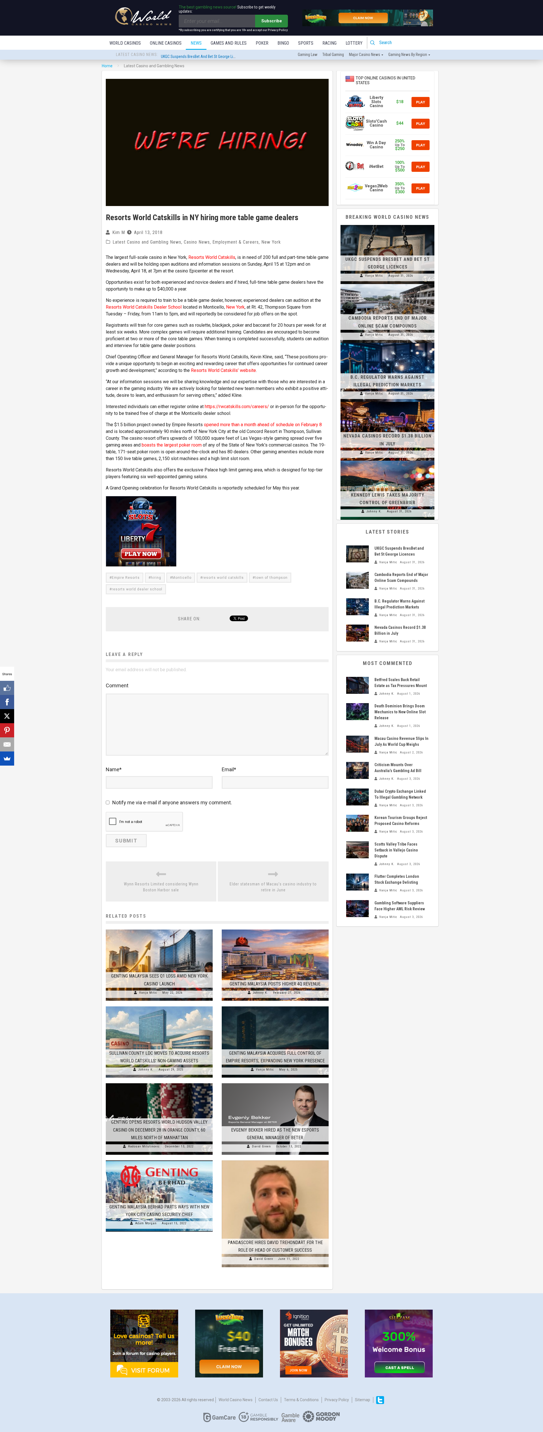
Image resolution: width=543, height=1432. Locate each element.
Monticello (181, 578)
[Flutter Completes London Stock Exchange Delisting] (357, 882)
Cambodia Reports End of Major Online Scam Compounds (207, 55)
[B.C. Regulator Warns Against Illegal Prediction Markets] (387, 343)
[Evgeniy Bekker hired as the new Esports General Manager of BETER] (275, 1083)
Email (229, 769)
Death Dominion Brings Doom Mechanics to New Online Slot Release (400, 712)
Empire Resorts (126, 578)
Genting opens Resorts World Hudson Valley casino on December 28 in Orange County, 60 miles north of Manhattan (159, 1129)
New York (271, 242)
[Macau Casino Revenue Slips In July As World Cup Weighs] (357, 744)
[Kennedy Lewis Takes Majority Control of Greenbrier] (387, 460)
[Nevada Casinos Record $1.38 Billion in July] (387, 402)
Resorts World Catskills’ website (223, 370)
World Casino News (236, 1400)
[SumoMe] (7, 758)
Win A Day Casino (376, 144)
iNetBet (376, 166)
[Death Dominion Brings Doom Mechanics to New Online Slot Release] (357, 711)
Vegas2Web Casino (376, 188)
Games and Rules (229, 43)
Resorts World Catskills (211, 257)
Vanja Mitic (148, 993)
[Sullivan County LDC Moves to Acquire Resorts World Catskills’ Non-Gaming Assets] (159, 1006)
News (196, 43)
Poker (262, 43)
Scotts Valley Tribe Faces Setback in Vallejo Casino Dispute (396, 850)
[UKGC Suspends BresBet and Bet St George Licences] (387, 225)
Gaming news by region (407, 54)
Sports (305, 43)
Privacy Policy (337, 1400)
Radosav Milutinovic (144, 1146)
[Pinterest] (7, 730)
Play (420, 102)
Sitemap (362, 1400)
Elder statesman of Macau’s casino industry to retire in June (273, 887)
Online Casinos (166, 43)
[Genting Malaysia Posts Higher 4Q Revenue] (275, 929)
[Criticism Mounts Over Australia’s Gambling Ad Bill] (357, 770)
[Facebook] (7, 702)
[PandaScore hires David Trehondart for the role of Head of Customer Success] (275, 1160)
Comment (117, 685)
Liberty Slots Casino (376, 101)
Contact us (268, 1400)
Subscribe (271, 20)
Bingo (283, 43)
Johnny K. (260, 993)
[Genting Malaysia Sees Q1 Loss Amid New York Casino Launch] (159, 929)
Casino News (197, 242)
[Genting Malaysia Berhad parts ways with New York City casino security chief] (159, 1160)
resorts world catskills (223, 578)
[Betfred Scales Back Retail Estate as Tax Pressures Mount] (357, 685)
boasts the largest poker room (172, 445)
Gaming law (307, 54)
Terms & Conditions (301, 1400)
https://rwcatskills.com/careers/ (237, 406)
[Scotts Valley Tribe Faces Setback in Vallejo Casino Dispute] (357, 849)
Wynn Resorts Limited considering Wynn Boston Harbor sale (161, 887)
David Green (261, 1146)
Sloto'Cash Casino (376, 123)
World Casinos (125, 43)
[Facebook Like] (7, 688)
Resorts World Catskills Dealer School (144, 307)
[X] (7, 716)
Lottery (354, 43)
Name (114, 769)
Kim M (118, 232)
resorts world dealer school (137, 589)
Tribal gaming (333, 54)
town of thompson (271, 578)
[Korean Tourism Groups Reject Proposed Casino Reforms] (357, 823)
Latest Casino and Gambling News (147, 242)
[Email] (7, 744)
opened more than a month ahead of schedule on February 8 (263, 424)
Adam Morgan (146, 1223)
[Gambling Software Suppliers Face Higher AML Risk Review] (357, 908)
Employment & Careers (235, 242)
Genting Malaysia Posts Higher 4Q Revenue (275, 984)
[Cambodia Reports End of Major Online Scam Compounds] (387, 284)
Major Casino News (364, 54)
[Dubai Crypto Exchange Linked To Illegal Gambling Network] (357, 796)
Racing (329, 43)
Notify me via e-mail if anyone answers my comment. (172, 802)
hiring (156, 578)
